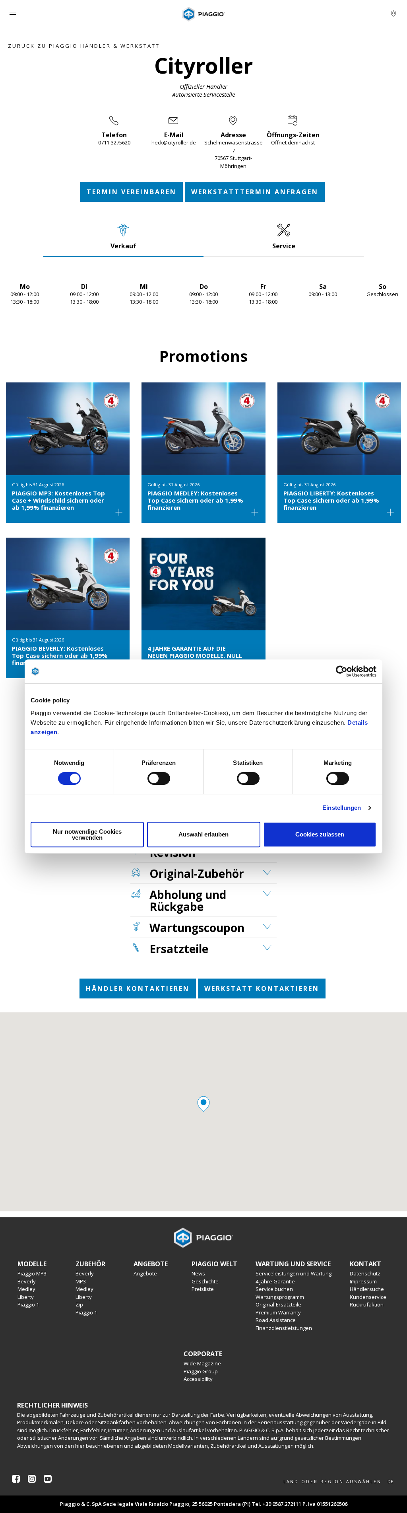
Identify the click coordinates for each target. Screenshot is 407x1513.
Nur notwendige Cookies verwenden (87, 834)
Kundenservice (368, 1296)
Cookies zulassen (319, 834)
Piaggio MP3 (32, 1273)
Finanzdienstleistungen (284, 1328)
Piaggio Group (201, 1371)
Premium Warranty (278, 1312)
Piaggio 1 (28, 1304)
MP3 (81, 1281)
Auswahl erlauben (203, 834)
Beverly (26, 1281)
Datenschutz (365, 1273)
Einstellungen (341, 807)
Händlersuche (367, 1289)
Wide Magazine (202, 1363)
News (198, 1273)
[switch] (158, 778)
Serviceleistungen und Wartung (293, 1273)
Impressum (363, 1281)
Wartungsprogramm (280, 1296)
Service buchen (274, 1289)
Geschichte (205, 1281)
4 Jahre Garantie (275, 1281)
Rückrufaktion (367, 1304)
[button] (203, 1104)
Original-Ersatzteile (278, 1304)
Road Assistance (276, 1320)
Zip (79, 1304)
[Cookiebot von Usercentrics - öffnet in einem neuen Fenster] (341, 671)
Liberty (25, 1296)
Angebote (145, 1273)
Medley (26, 1289)
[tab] (123, 236)
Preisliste (203, 1289)
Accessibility (198, 1378)
